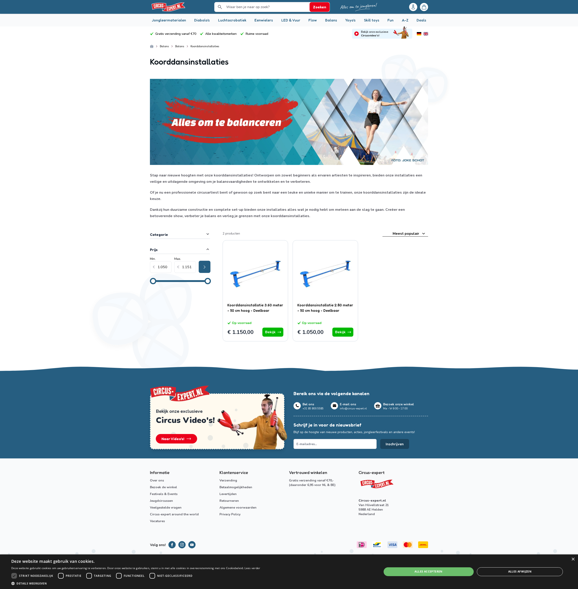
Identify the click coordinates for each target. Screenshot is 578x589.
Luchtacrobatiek (232, 20)
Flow (312, 20)
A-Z (405, 20)
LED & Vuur (290, 20)
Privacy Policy (229, 514)
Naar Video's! (172, 438)
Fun (390, 20)
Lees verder (252, 568)
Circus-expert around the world (174, 514)
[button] (135, 583)
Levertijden (228, 494)
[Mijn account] (413, 7)
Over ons (157, 480)
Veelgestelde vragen (166, 507)
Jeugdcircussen (161, 501)
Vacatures (157, 521)
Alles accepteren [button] (428, 571)
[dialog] (289, 571)
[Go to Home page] (168, 6)
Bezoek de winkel (163, 487)
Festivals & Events (163, 494)
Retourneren (229, 501)
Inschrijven (395, 444)
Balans (331, 20)
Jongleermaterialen (169, 20)
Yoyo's (350, 20)
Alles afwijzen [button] (520, 571)
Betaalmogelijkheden (235, 487)
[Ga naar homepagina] (152, 46)
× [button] (573, 559)
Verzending (228, 480)
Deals (421, 20)
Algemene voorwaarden (237, 507)
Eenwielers (263, 20)
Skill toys (371, 20)
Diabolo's (202, 20)
